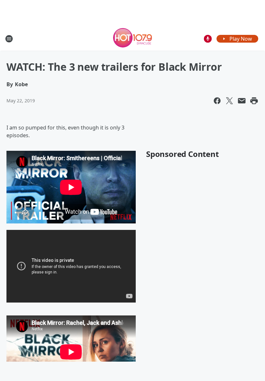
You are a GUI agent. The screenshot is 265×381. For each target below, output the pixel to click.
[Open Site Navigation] (9, 39)
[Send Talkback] (208, 39)
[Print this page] (254, 100)
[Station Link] (132, 38)
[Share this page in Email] (241, 100)
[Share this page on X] (229, 100)
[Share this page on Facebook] (217, 100)
